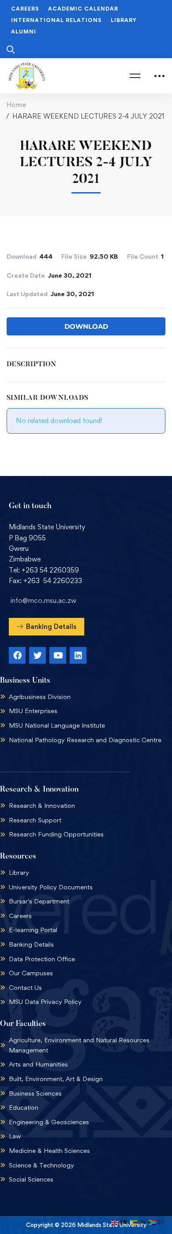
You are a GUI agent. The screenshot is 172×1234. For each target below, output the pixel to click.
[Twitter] (37, 655)
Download (86, 326)
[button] (46, 627)
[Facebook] (17, 655)
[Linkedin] (78, 655)
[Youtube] (57, 655)
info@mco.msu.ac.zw (43, 600)
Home (16, 104)
